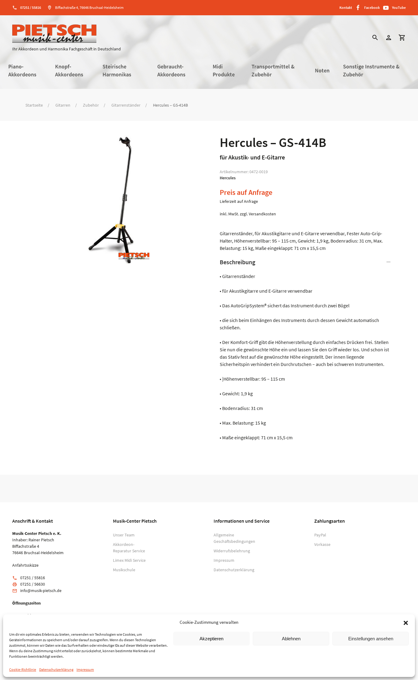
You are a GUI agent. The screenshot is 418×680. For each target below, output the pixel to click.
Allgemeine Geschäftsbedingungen (232, 538)
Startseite (34, 105)
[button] (406, 622)
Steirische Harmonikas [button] (117, 70)
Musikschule (124, 569)
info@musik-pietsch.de (41, 590)
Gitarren (62, 105)
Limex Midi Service (129, 560)
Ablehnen (291, 638)
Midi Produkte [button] (224, 70)
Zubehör (91, 105)
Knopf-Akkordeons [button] (69, 70)
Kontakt (345, 7)
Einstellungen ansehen (370, 638)
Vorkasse (322, 544)
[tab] (306, 349)
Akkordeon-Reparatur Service (129, 548)
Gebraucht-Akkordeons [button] (171, 70)
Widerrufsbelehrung (232, 551)
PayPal (320, 535)
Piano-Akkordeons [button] (22, 70)
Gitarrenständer (125, 105)
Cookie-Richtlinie (22, 669)
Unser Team (124, 535)
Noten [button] (322, 70)
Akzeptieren (211, 638)
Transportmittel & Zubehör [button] (273, 70)
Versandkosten (262, 214)
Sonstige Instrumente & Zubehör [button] (371, 70)
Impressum (85, 669)
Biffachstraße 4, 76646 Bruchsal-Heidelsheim (89, 7)
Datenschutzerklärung (56, 669)
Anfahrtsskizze (25, 565)
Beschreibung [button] (237, 262)
